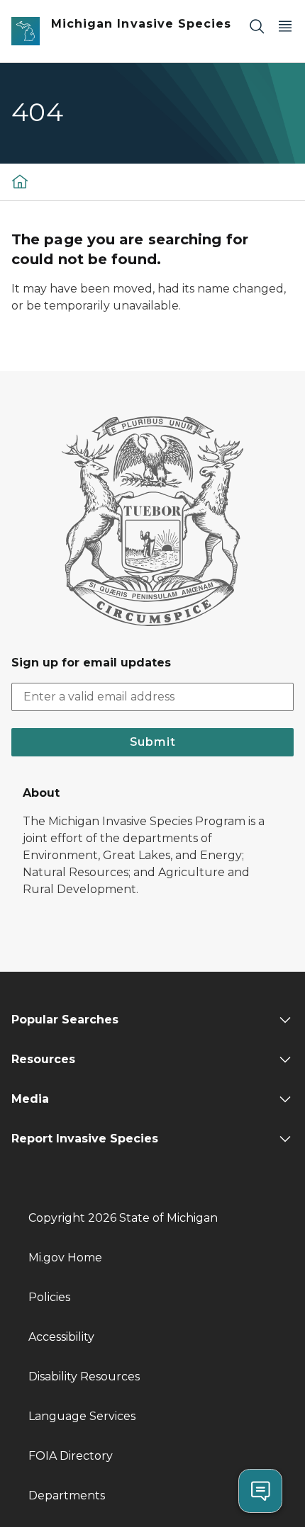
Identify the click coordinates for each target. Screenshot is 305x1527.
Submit (153, 742)
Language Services (81, 1416)
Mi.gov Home (65, 1257)
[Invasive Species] (19, 181)
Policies (49, 1297)
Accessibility (61, 1337)
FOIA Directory (70, 1456)
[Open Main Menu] (285, 26)
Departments (66, 1495)
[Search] (256, 26)
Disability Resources (84, 1376)
